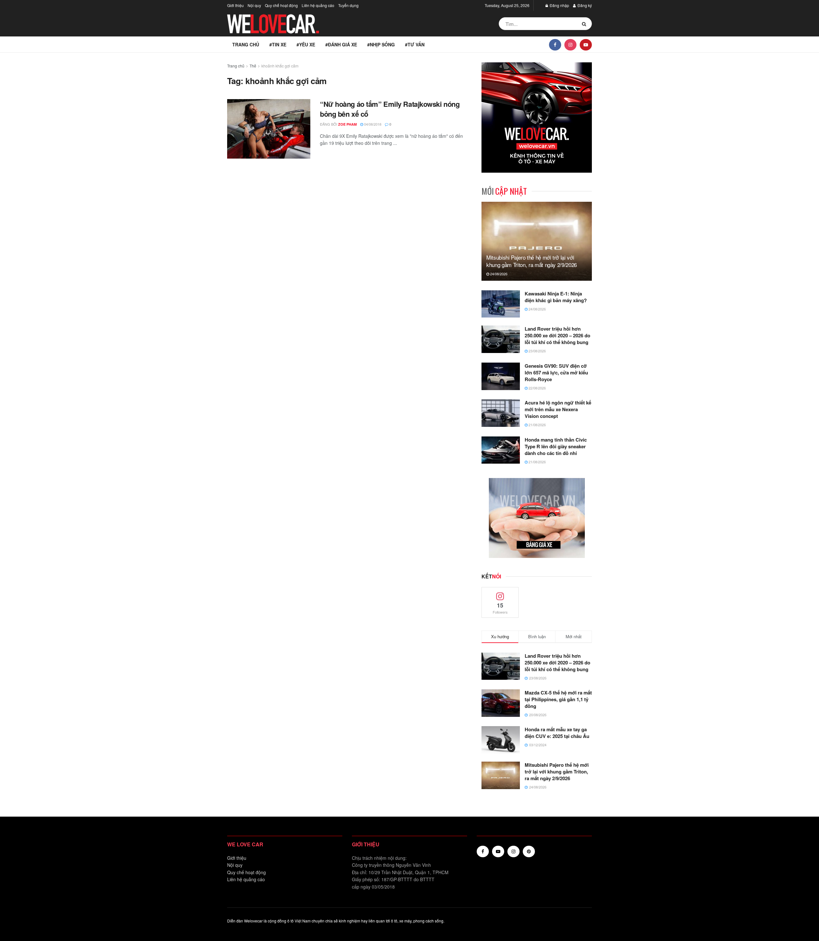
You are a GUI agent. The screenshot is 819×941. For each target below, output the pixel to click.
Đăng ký (584, 5)
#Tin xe (277, 44)
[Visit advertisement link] (536, 117)
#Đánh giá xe (341, 44)
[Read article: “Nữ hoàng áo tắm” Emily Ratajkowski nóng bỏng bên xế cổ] (268, 129)
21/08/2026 (537, 424)
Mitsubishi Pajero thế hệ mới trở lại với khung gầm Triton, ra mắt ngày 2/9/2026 (531, 261)
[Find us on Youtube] (586, 44)
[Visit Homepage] (273, 23)
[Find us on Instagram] (570, 44)
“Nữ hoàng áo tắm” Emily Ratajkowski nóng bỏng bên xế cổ (389, 109)
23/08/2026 (537, 350)
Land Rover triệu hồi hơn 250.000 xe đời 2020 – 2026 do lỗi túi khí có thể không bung (557, 335)
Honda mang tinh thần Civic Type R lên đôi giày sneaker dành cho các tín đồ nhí (556, 446)
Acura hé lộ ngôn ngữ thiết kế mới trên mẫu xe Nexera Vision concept (558, 409)
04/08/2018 (372, 124)
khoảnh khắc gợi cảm (279, 65)
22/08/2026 (537, 387)
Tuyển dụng (348, 5)
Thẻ (253, 65)
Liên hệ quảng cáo (318, 5)
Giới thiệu (235, 5)
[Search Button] (585, 23)
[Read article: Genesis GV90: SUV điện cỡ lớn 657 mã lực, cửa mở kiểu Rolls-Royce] (500, 376)
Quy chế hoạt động (281, 5)
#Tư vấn (415, 44)
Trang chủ (245, 44)
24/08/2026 (498, 273)
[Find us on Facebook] (555, 44)
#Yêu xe (306, 44)
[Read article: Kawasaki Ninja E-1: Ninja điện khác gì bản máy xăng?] (500, 304)
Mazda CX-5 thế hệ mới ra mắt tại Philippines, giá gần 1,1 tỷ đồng (558, 699)
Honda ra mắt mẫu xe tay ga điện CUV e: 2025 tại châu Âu (557, 733)
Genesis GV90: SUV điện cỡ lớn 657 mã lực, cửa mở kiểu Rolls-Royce (556, 372)
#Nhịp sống (381, 44)
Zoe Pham (347, 124)
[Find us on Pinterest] (529, 851)
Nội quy (254, 5)
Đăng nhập (559, 5)
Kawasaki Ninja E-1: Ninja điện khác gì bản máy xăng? (556, 297)
